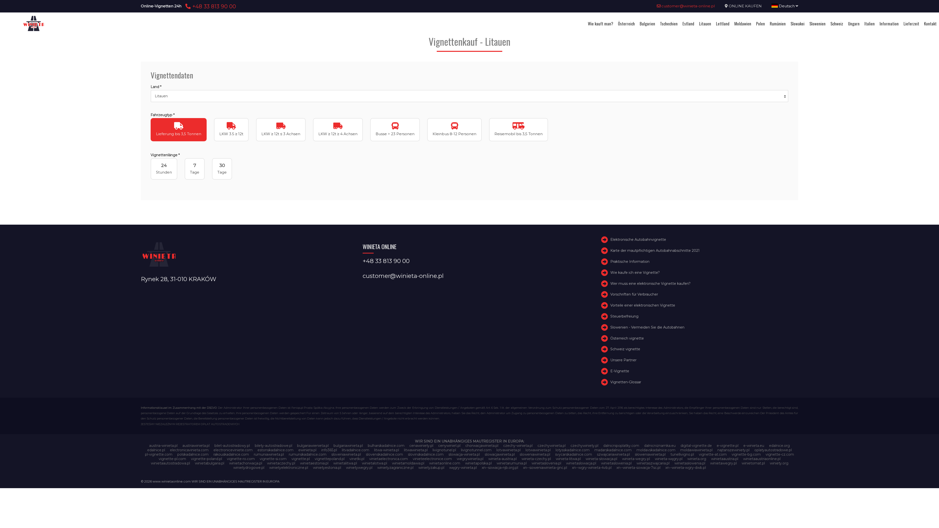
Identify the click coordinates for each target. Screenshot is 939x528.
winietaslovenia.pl (546, 463)
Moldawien (742, 24)
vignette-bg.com (746, 454)
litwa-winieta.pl (386, 450)
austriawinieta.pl (196, 445)
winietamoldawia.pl (408, 463)
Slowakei (798, 24)
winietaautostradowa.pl (170, 463)
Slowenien (817, 24)
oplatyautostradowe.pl (773, 450)
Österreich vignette (627, 338)
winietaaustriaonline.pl (762, 459)
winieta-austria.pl (502, 459)
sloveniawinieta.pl (346, 454)
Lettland (722, 24)
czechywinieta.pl (551, 445)
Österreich (626, 24)
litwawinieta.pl (416, 450)
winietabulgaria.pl (209, 463)
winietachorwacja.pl (245, 463)
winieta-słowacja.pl (601, 459)
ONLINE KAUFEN (745, 6)
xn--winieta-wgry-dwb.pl (685, 467)
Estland (688, 24)
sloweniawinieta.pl (535, 454)
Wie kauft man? (600, 24)
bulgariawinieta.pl (348, 445)
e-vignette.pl (727, 445)
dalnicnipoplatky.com (621, 445)
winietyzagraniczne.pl (395, 467)
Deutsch (787, 6)
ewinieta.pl (307, 450)
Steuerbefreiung (624, 316)
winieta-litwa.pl (568, 459)
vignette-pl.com (172, 459)
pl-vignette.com (158, 454)
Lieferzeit (911, 24)
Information (889, 24)
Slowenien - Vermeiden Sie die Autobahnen (647, 327)
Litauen (705, 24)
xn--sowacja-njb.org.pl (500, 467)
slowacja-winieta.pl (464, 454)
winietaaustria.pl (724, 459)
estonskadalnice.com (275, 450)
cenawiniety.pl (421, 445)
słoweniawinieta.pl (650, 454)
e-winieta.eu (753, 445)
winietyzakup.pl (431, 467)
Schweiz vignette (625, 349)
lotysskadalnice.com (573, 450)
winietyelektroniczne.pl (288, 467)
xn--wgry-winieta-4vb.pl (592, 467)
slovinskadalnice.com (426, 454)
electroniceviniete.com (233, 450)
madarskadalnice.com (613, 450)
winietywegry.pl (359, 467)
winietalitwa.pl (345, 463)
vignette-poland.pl (206, 459)
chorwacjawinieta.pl (481, 445)
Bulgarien (647, 24)
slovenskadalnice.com (384, 454)
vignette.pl (300, 459)
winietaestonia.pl (314, 463)
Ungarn (854, 24)
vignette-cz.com (780, 454)
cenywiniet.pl (449, 445)
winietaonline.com (444, 463)
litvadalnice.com (355, 450)
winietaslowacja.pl (581, 463)
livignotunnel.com (476, 450)
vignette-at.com (713, 454)
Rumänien (778, 24)
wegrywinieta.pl (470, 459)
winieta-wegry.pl (636, 459)
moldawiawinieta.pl (696, 450)
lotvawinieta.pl (508, 450)
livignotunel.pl (444, 450)
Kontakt (930, 24)
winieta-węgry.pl (668, 459)
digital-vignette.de (696, 445)
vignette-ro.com (241, 459)
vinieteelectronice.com (432, 459)
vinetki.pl (356, 459)
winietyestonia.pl (327, 467)
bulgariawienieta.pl (313, 445)
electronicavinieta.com (189, 450)
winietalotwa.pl (374, 463)
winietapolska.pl (478, 463)
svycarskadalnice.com (573, 454)
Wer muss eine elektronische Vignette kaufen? (650, 283)
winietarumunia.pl (512, 463)
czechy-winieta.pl (518, 445)
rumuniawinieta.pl (269, 454)
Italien (869, 24)
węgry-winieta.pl (463, 467)
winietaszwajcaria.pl (653, 463)
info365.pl (329, 450)
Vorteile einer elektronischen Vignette (642, 305)
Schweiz (836, 24)
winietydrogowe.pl (248, 467)
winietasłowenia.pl (689, 463)
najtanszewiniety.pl (733, 450)
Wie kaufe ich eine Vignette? (635, 272)
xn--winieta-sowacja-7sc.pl (638, 467)
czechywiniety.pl (584, 445)
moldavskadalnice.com (656, 450)
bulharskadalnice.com (386, 445)
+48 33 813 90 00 (213, 6)
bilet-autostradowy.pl (232, 445)
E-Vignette (619, 371)
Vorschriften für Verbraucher (634, 294)
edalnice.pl (156, 450)
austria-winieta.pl (163, 445)
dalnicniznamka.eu (660, 445)
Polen (760, 24)
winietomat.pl (753, 463)
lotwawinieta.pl (538, 450)
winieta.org (696, 459)
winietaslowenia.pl (616, 463)
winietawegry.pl (723, 463)
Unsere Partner (623, 360)
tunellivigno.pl (682, 454)
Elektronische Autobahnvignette (638, 239)
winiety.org (779, 463)
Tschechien (669, 24)
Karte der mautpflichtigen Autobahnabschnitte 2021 (655, 250)
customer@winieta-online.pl (687, 6)
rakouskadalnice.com (231, 454)
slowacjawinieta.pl (500, 454)
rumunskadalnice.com (307, 454)
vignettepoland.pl (330, 459)
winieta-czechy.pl (536, 459)
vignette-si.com (273, 459)
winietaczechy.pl (281, 463)
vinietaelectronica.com (388, 459)
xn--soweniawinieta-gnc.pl (545, 467)
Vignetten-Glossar (625, 382)
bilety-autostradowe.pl (273, 445)
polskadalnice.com (193, 454)
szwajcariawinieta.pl (613, 454)
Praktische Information (629, 261)
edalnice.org (779, 445)
